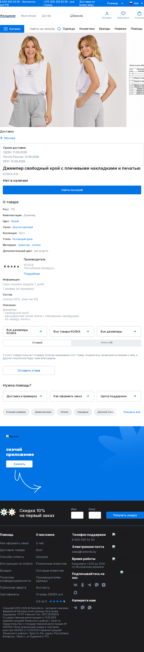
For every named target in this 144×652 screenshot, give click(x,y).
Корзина (139, 17)
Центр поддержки (113, 396)
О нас (40, 543)
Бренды (104, 28)
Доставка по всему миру (87, 3)
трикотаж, (24, 244)
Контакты (43, 587)
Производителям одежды (48, 579)
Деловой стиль (106, 412)
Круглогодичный (22, 227)
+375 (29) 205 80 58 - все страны (58, 3)
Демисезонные (43, 412)
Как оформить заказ (68, 396)
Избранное (123, 17)
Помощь (136, 28)
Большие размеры (16, 412)
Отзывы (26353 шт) (49, 594)
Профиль (107, 17)
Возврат (6, 570)
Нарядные (83, 412)
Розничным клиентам (51, 563)
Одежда (69, 28)
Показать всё (131, 411)
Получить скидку (125, 515)
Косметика (87, 28)
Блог (39, 550)
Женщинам (7, 15)
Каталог (15, 29)
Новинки (120, 28)
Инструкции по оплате (16, 563)
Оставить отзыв (29, 370)
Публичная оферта (13, 587)
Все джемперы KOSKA (17, 331)
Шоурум (42, 557)
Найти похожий (72, 190)
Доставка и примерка (21, 396)
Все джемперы (111, 331)
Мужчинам (28, 15)
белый (15, 221)
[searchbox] (45, 29)
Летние (64, 412)
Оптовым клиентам (50, 570)
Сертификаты (9, 594)
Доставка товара (12, 550)
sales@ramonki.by (84, 551)
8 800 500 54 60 (83, 539)
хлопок (36, 244)
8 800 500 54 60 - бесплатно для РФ (17, 3)
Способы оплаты (12, 557)
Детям (46, 15)
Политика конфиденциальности (15, 579)
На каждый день (22, 238)
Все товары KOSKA (67, 331)
